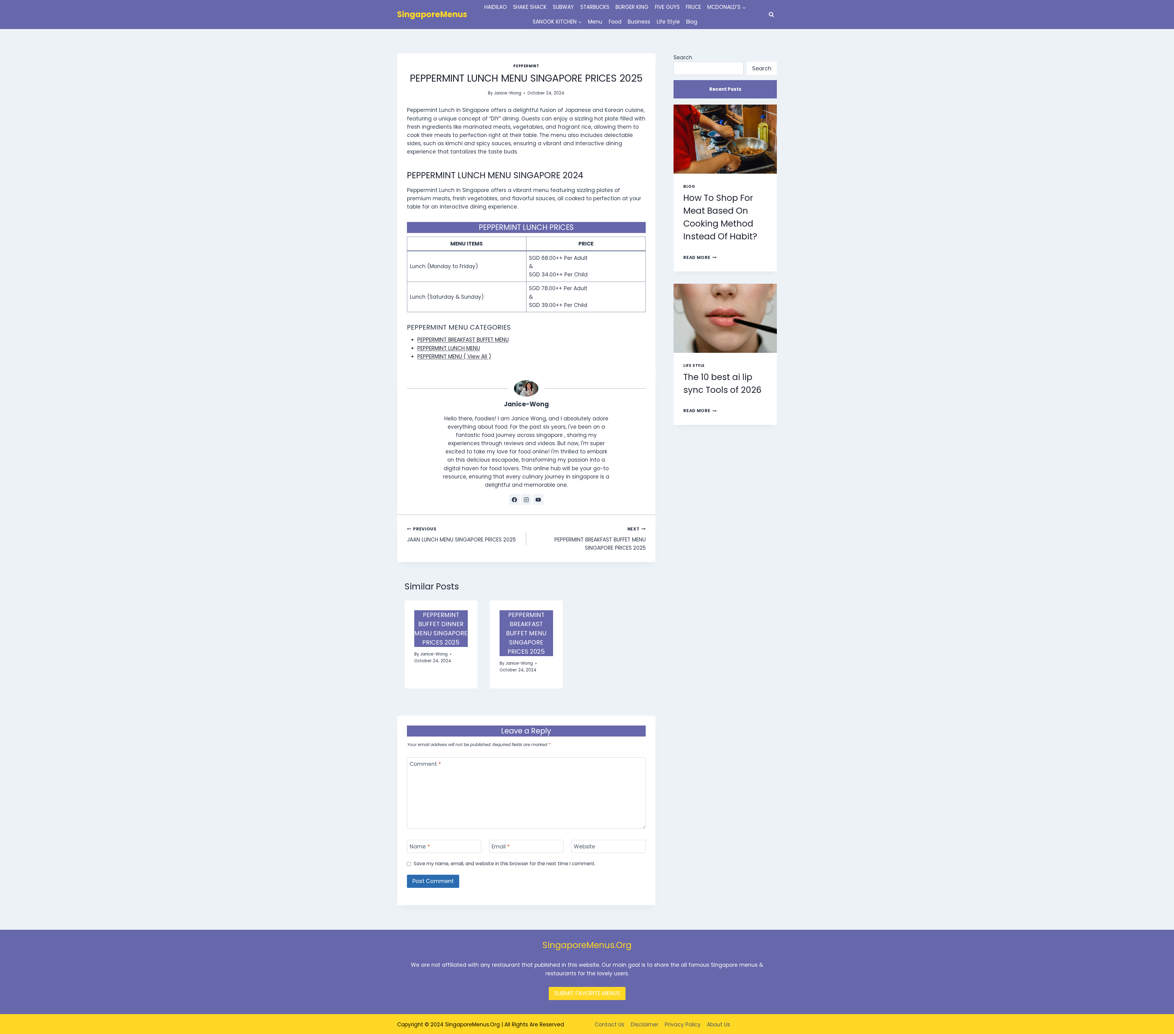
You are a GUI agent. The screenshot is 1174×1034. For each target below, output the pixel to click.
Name (420, 846)
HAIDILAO (495, 7)
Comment (425, 764)
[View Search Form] (771, 14)
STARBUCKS (594, 7)
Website (584, 846)
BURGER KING (631, 7)
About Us (718, 1024)
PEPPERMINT (526, 66)
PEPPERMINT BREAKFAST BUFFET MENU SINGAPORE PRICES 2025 (599, 539)
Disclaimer (645, 1024)
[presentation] (725, 139)
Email (501, 846)
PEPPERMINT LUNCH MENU (448, 348)
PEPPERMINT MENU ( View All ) (454, 356)
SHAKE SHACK (530, 7)
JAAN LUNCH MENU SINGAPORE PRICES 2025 (461, 534)
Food (615, 21)
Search (683, 57)
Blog (691, 21)
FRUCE (693, 7)
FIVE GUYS (667, 7)
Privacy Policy (683, 1024)
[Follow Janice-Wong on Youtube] (538, 499)
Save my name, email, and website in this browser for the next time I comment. (505, 864)
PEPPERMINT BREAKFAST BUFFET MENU (463, 339)
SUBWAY (563, 7)
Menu (595, 21)
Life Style (668, 21)
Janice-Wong (507, 93)
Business (639, 21)
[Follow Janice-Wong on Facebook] (514, 499)
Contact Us (609, 1024)
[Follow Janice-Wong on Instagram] (526, 499)
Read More (700, 257)
